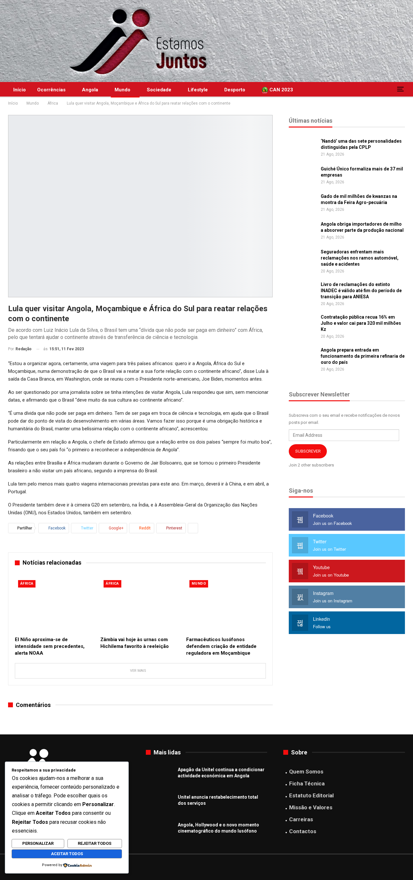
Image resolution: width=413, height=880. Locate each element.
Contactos (302, 831)
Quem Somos (306, 771)
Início (19, 90)
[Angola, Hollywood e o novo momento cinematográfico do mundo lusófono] (160, 832)
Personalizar (38, 843)
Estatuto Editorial (311, 795)
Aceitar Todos (67, 853)
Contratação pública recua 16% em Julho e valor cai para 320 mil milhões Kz (361, 323)
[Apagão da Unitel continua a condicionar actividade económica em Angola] (160, 777)
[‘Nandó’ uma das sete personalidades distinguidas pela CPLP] (303, 148)
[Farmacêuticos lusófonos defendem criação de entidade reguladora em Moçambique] (226, 605)
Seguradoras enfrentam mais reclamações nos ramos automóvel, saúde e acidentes (359, 258)
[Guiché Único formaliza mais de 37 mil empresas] (303, 176)
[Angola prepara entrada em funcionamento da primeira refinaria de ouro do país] (303, 357)
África (26, 583)
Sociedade (159, 90)
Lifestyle (198, 90)
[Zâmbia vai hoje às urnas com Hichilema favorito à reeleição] (140, 605)
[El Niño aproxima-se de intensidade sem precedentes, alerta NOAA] (55, 605)
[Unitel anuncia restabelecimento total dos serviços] (160, 804)
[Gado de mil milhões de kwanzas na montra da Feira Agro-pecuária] (303, 203)
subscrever (308, 451)
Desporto (234, 90)
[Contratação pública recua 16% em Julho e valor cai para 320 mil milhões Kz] (303, 324)
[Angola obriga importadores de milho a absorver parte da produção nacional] (303, 231)
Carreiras (301, 819)
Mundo (122, 90)
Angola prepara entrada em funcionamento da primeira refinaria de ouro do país (363, 356)
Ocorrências (51, 90)
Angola (90, 90)
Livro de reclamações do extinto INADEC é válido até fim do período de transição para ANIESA (361, 290)
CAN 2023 (280, 90)
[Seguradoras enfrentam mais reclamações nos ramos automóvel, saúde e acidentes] (303, 259)
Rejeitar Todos (94, 843)
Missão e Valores (310, 807)
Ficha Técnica (307, 783)
